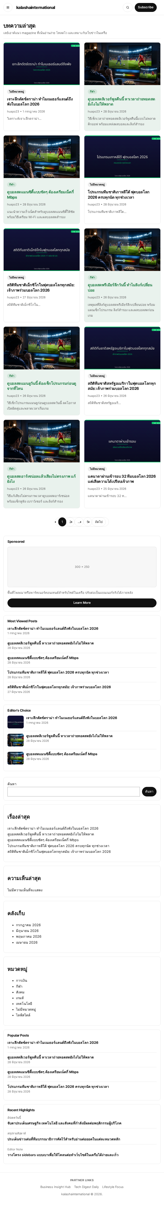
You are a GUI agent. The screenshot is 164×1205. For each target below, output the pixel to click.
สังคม (20, 992)
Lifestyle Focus (113, 1187)
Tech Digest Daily (86, 1187)
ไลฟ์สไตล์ (23, 1015)
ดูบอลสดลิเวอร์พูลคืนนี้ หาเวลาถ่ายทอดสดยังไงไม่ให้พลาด (50, 834)
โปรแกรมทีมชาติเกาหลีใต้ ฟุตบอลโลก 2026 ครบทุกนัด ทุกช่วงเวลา (58, 846)
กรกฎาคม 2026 (28, 925)
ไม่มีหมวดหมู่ (26, 1009)
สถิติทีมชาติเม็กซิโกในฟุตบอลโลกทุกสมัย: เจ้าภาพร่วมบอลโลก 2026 (59, 851)
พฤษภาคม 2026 (28, 936)
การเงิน (21, 980)
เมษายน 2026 (27, 942)
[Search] (128, 7)
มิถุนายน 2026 (27, 931)
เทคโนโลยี (24, 1003)
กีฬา (19, 986)
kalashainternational (35, 7)
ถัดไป (98, 522)
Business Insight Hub (55, 1187)
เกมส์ (20, 998)
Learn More (82, 603)
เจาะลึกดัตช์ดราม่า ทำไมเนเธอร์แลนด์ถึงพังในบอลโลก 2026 (52, 828)
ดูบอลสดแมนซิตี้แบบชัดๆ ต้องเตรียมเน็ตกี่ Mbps (43, 840)
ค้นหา (11, 784)
